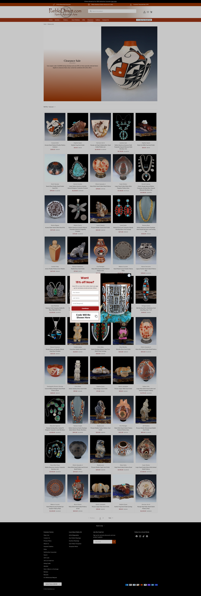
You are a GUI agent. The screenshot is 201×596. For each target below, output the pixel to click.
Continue (85, 308)
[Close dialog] (129, 275)
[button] (85, 316)
